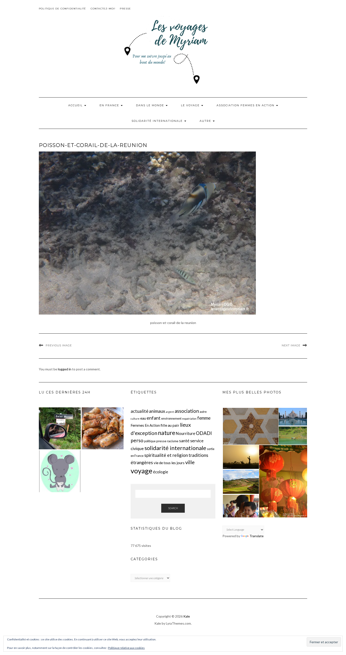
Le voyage (191, 105)
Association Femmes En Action (246, 105)
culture (135, 418)
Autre (206, 121)
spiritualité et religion (166, 455)
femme (203, 418)
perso (137, 440)
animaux (157, 411)
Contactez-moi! (103, 8)
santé (184, 440)
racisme (172, 441)
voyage (141, 471)
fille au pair (170, 425)
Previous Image (59, 345)
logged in (64, 369)
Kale (186, 616)
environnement (171, 418)
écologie (160, 471)
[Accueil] (60, 428)
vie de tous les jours (169, 463)
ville (190, 462)
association (187, 411)
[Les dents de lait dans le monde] (60, 471)
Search (173, 508)
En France (110, 105)
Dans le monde (150, 105)
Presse (125, 8)
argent (170, 411)
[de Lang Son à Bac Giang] (103, 428)
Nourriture (185, 433)
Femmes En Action (145, 425)
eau (143, 418)
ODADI (204, 433)
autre (203, 411)
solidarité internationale (175, 447)
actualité (139, 411)
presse (161, 441)
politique (150, 441)
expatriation (189, 418)
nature (166, 432)
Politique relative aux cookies (126, 648)
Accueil (76, 105)
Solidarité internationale (158, 121)
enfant (154, 418)
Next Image (291, 345)
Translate (256, 536)
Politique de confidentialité (62, 8)
